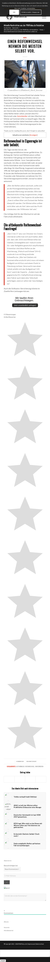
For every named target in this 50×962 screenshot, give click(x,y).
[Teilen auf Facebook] (9, 779)
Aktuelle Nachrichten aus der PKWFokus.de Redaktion (24, 25)
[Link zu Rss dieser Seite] (44, 946)
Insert (3, 961)
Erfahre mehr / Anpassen (31, 12)
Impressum (31, 944)
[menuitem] (37, 17)
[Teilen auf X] (20, 779)
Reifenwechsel (29, 766)
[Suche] (37, 17)
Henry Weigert (33, 761)
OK (14, 12)
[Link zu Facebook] (41, 946)
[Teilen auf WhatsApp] (30, 779)
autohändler (20, 766)
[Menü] (43, 17)
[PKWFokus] (21, 17)
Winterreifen (39, 766)
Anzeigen (33, 135)
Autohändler (22, 116)
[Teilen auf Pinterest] (41, 779)
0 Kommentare (20, 761)
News (25, 38)
